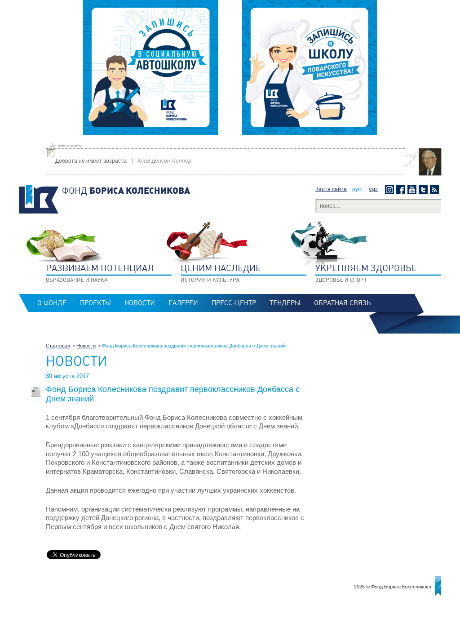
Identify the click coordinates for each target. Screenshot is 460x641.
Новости (139, 303)
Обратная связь (342, 303)
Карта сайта (331, 189)
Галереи (183, 303)
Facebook (401, 189)
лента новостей (435, 189)
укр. (373, 189)
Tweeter (424, 189)
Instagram (390, 189)
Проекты (95, 303)
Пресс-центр (234, 303)
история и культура (221, 273)
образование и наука (100, 273)
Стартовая (58, 345)
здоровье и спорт (366, 273)
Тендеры (285, 303)
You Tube (413, 189)
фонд (126, 190)
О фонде (51, 303)
